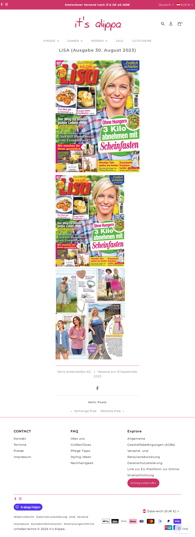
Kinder (49, 40)
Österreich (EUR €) (162, 511)
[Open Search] (163, 24)
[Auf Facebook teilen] (97, 389)
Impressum (22, 457)
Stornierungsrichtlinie (79, 524)
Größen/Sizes (81, 444)
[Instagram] (6, 4)
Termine (20, 444)
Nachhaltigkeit (82, 463)
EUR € (185, 4)
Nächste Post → (113, 411)
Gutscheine (142, 40)
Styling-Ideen (81, 457)
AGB (72, 516)
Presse (19, 451)
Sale (119, 40)
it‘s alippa (57, 529)
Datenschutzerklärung (144, 463)
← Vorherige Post (83, 411)
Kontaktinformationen (46, 524)
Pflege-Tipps (80, 451)
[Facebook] (1, 4)
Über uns (78, 438)
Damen (73, 40)
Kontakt (20, 438)
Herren (98, 40)
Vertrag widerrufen (143, 482)
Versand (82, 516)
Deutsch (165, 4)
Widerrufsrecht (24, 516)
